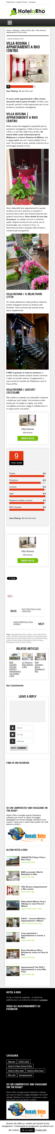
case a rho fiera (12, 636)
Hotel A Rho (10, 2)
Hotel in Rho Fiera (28, 862)
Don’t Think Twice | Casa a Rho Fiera (26, 610)
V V (7, 571)
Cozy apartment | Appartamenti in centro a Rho (33, 935)
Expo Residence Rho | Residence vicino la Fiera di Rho (34, 952)
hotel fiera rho (41, 636)
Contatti (18, 2)
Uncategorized (25, 1075)
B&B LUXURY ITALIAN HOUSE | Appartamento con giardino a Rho (15, 669)
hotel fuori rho (11, 638)
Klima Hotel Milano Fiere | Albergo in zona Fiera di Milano (33, 903)
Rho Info (12, 1075)
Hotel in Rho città (27, 30)
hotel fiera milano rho (27, 636)
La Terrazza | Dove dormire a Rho (27, 664)
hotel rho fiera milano (14, 640)
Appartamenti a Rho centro (21, 634)
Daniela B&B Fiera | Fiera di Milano (28, 623)
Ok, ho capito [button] (27, 1130)
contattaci (44, 1000)
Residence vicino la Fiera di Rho (18, 642)
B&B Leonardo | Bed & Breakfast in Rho (40, 667)
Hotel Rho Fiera (41, 638)
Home (8, 30)
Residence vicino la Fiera (33, 640)
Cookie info (41, 1130)
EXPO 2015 (24, 1061)
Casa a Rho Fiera (39, 634)
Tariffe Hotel (28, 438)
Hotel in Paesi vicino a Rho (31, 909)
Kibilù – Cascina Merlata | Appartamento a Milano (33, 919)
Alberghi (16, 30)
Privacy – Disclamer (29, 2)
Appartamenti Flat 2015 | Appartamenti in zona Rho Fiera (33, 969)
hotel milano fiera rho (26, 638)
